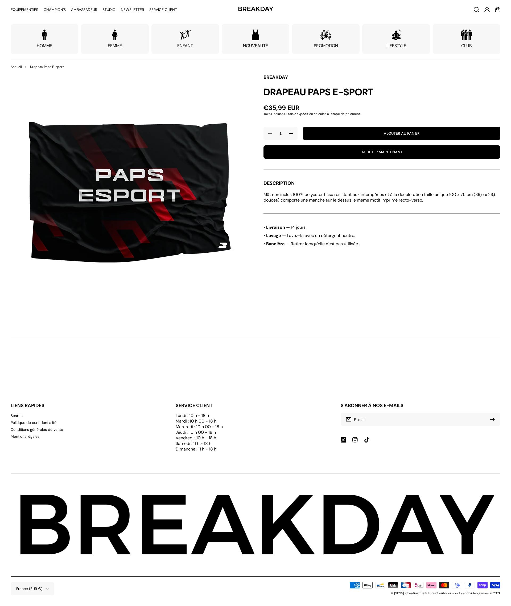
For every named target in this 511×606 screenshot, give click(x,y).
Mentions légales (25, 436)
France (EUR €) (29, 588)
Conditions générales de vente (37, 429)
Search (17, 415)
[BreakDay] (255, 9)
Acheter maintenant (381, 152)
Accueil (16, 67)
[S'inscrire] (493, 419)
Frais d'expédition (299, 114)
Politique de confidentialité (33, 422)
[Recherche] (476, 9)
